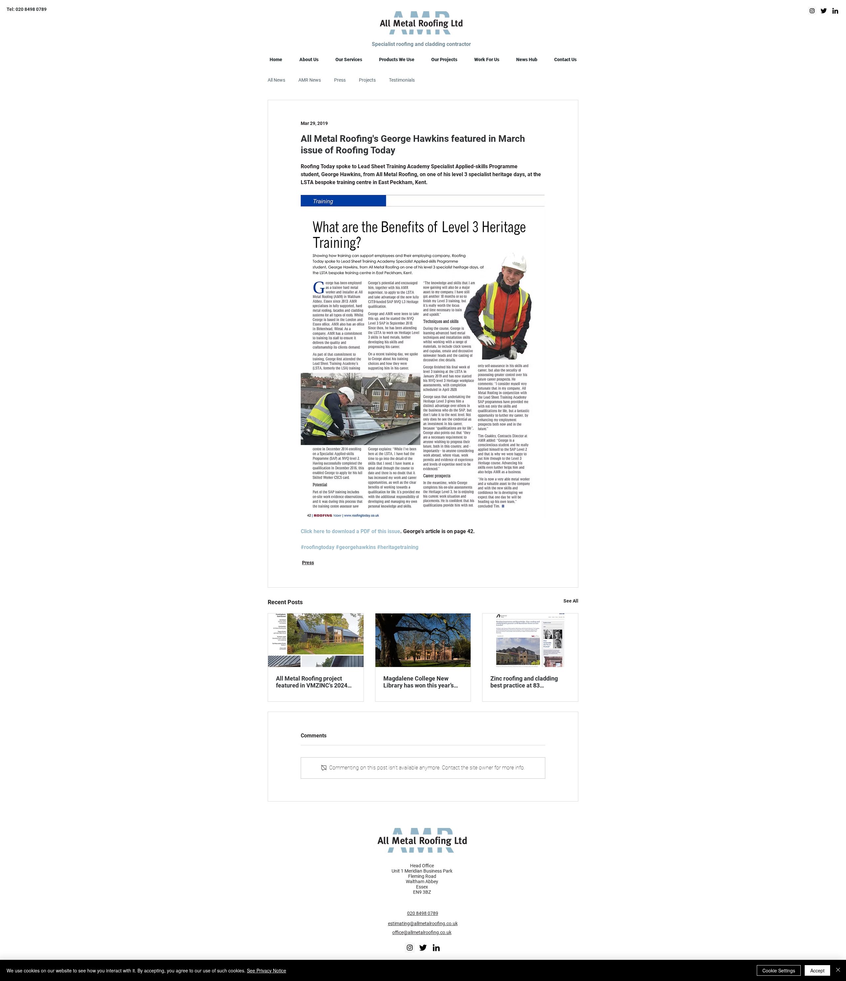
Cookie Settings (778, 970)
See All (570, 601)
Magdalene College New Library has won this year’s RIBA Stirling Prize (418, 682)
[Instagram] (812, 11)
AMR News (309, 80)
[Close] (838, 970)
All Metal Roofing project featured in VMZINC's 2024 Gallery (311, 682)
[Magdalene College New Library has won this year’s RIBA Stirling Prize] (423, 640)
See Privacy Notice (266, 970)
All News (276, 80)
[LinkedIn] (835, 11)
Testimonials (402, 80)
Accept (817, 970)
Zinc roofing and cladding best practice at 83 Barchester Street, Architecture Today (524, 682)
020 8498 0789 (422, 913)
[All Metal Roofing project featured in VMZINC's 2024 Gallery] (316, 640)
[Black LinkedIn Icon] (436, 948)
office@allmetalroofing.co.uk (421, 932)
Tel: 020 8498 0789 (27, 9)
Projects (367, 80)
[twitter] (824, 11)
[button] (309, 59)
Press (340, 80)
